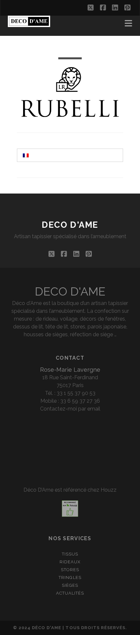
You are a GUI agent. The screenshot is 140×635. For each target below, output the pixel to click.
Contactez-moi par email (70, 409)
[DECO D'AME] (29, 24)
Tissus (70, 554)
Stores (70, 569)
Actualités (70, 593)
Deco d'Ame (70, 225)
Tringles (70, 577)
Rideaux (70, 561)
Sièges (70, 585)
